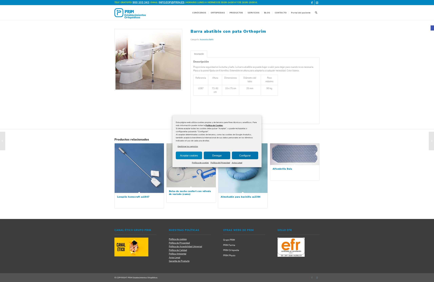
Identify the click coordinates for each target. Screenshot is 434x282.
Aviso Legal (237, 162)
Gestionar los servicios (187, 146)
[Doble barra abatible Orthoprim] (2, 141)
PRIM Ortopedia (231, 250)
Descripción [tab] (199, 54)
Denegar (217, 155)
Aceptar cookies (189, 155)
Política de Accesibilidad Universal (185, 246)
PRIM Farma (229, 245)
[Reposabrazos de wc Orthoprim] (431, 141)
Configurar (245, 155)
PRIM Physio (229, 255)
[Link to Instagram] (317, 2)
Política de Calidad (178, 250)
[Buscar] (316, 12)
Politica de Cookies (214, 125)
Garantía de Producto (179, 261)
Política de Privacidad (220, 162)
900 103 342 (141, 2)
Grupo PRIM (229, 239)
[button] (432, 28)
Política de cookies (200, 162)
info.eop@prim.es (171, 2)
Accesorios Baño (206, 39)
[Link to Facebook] (311, 2)
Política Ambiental (177, 253)
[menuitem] (199, 12)
